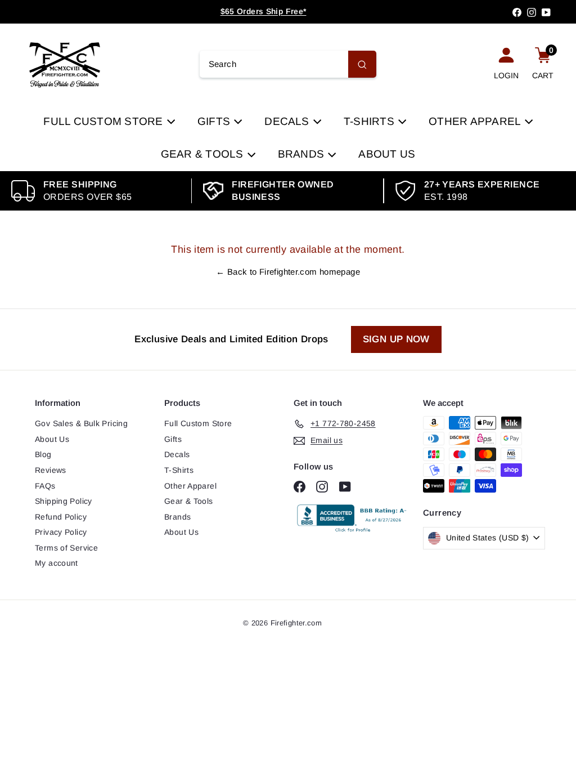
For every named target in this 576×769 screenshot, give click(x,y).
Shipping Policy (63, 501)
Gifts (215, 121)
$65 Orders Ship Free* (263, 11)
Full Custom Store (104, 121)
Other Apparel (476, 121)
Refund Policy (61, 516)
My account (56, 562)
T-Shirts (370, 121)
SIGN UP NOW (396, 339)
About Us (386, 154)
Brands (302, 154)
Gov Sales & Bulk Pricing (81, 423)
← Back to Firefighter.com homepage (288, 271)
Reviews (50, 470)
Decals (288, 121)
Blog (43, 454)
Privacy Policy (61, 531)
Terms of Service (66, 547)
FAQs (45, 485)
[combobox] (288, 64)
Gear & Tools (203, 154)
